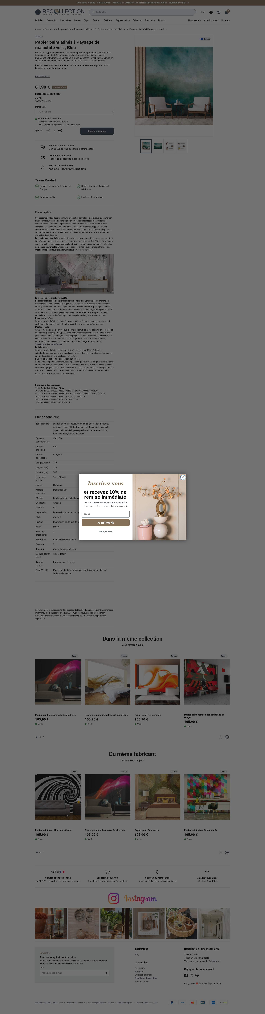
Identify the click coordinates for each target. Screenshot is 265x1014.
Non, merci (105, 531)
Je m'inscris (105, 523)
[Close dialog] (182, 477)
